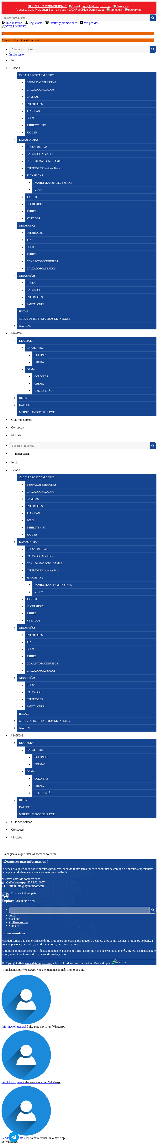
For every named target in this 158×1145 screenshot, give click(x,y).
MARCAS (17, 333)
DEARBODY (26, 340)
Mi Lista (16, 435)
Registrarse (35, 23)
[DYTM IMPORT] (14, 26)
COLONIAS (41, 355)
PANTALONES (35, 304)
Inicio (14, 60)
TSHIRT (31, 211)
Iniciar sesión (14, 23)
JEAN (30, 240)
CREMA (39, 383)
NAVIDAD (25, 325)
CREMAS (39, 362)
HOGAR (24, 311)
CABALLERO (35, 347)
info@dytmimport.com (31, 886)
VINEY (38, 189)
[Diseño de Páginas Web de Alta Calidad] (118, 963)
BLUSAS (32, 282)
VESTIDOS (33, 218)
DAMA (31, 369)
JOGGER (32, 132)
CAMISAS (33, 96)
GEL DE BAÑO (43, 390)
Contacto (17, 427)
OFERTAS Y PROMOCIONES (47, 6)
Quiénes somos (21, 420)
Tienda (15, 68)
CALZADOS (34, 290)
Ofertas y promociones (63, 23)
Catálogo (14, 918)
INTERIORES (35, 104)
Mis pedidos (91, 23)
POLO (30, 118)
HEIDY (23, 398)
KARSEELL (26, 405)
